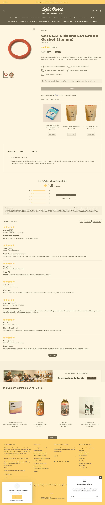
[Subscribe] (97, 496)
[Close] (100, 477)
